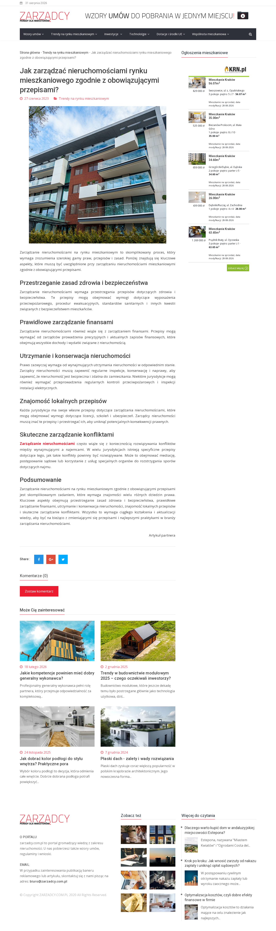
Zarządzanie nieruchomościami (47, 443)
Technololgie (137, 34)
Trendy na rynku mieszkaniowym (72, 34)
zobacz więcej (236, 268)
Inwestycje (111, 34)
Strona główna (30, 53)
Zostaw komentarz (39, 591)
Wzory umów (32, 34)
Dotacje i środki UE (169, 34)
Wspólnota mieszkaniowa (209, 34)
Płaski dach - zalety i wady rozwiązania (137, 758)
